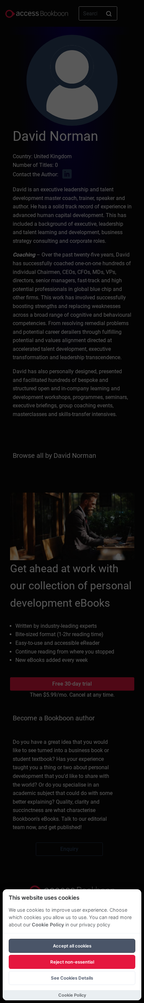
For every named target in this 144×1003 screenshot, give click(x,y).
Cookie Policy (48, 924)
